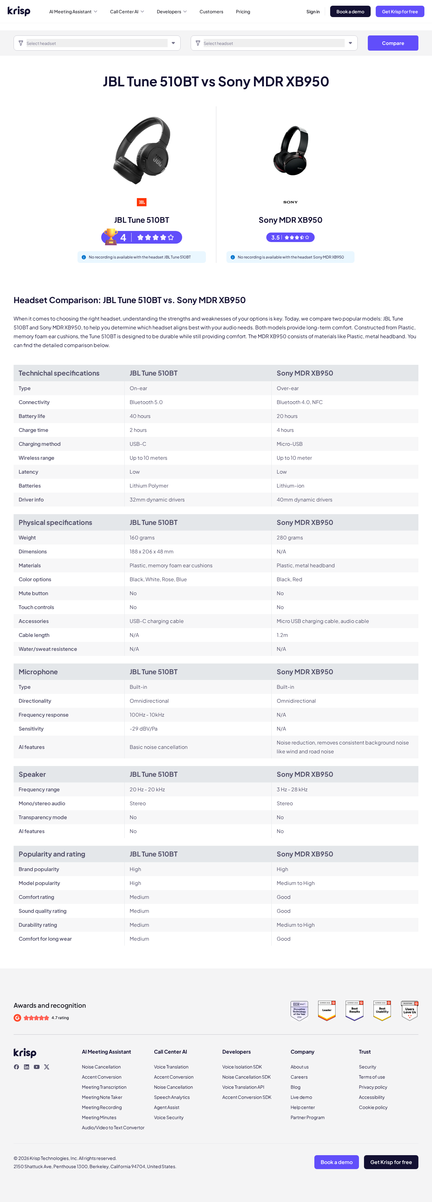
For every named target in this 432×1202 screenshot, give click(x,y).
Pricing (243, 11)
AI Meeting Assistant (70, 11)
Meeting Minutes (99, 1117)
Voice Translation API (243, 1087)
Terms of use (372, 1077)
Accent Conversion (101, 1077)
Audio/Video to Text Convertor (113, 1127)
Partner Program (308, 1117)
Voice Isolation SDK (242, 1066)
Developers (169, 11)
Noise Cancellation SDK (246, 1077)
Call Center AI (124, 11)
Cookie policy (373, 1107)
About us (300, 1066)
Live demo (301, 1097)
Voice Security (169, 1117)
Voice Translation (171, 1066)
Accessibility (372, 1097)
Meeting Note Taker (102, 1097)
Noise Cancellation (101, 1066)
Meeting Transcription (104, 1087)
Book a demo (350, 11)
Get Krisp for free (400, 11)
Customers (211, 11)
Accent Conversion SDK (246, 1097)
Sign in (313, 11)
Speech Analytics (172, 1097)
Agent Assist (166, 1107)
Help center (303, 1107)
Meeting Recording (102, 1107)
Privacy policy (373, 1087)
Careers (299, 1077)
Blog (295, 1087)
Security (367, 1066)
